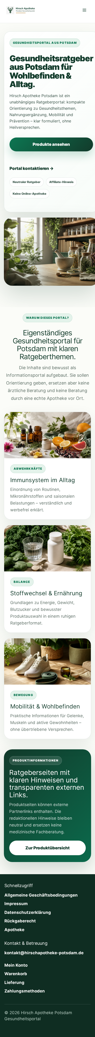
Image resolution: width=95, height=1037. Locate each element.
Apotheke (14, 929)
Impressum (16, 903)
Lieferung (14, 982)
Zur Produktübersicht (47, 847)
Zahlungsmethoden (24, 991)
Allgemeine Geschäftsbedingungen (41, 895)
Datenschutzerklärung (27, 912)
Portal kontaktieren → (32, 168)
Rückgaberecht (20, 920)
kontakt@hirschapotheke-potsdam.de (44, 952)
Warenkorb (15, 973)
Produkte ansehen (51, 144)
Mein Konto (16, 965)
